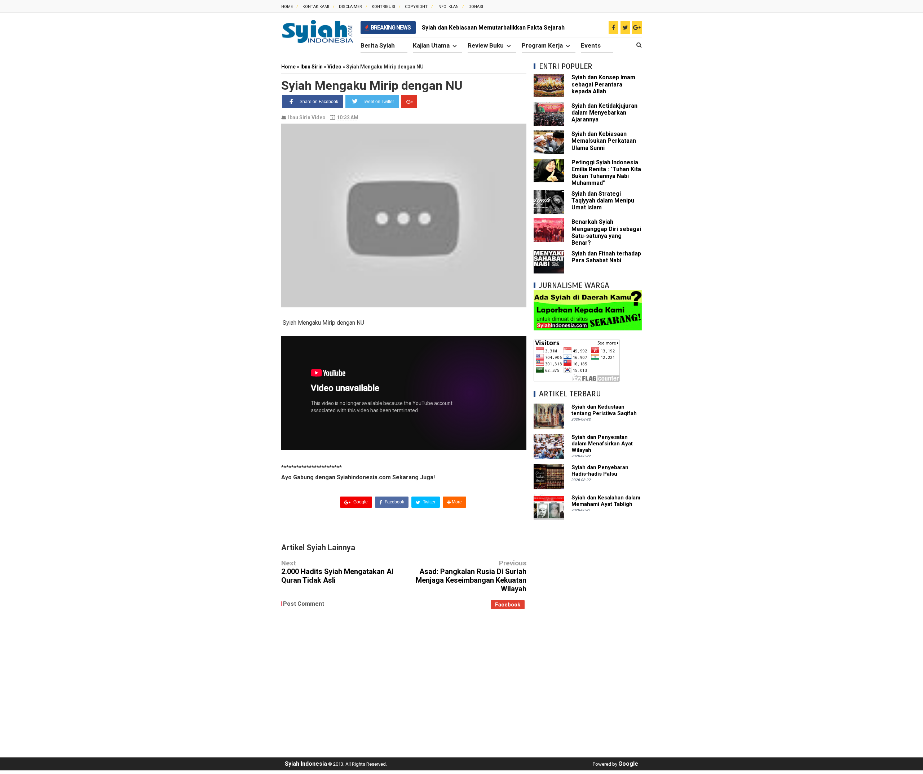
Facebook (394, 501)
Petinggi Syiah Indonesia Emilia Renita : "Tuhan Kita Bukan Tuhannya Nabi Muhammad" (606, 173)
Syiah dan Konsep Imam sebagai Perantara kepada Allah (603, 84)
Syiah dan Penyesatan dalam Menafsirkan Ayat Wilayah (602, 443)
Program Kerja (542, 45)
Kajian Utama (431, 45)
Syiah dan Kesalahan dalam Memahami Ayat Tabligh (605, 500)
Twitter (429, 501)
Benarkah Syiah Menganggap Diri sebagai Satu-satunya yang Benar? (606, 232)
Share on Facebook (319, 101)
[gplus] (637, 27)
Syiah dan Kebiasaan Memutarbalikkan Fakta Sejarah (493, 27)
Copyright (416, 6)
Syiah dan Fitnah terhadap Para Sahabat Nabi (606, 257)
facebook (507, 604)
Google (360, 501)
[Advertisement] (588, 635)
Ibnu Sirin (299, 117)
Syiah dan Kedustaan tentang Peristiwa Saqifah (604, 410)
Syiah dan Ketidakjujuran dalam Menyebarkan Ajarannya (604, 112)
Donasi (475, 6)
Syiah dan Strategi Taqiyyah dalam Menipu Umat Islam (602, 200)
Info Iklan (448, 6)
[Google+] (409, 101)
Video (319, 117)
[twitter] (625, 27)
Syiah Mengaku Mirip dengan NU (372, 85)
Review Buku (486, 45)
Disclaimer (350, 6)
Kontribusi (383, 6)
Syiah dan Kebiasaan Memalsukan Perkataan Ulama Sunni (603, 140)
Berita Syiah (378, 45)
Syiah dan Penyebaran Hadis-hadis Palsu (599, 470)
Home (287, 6)
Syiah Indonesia (306, 763)
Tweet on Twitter (378, 101)
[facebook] (613, 27)
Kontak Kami (315, 6)
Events (591, 45)
